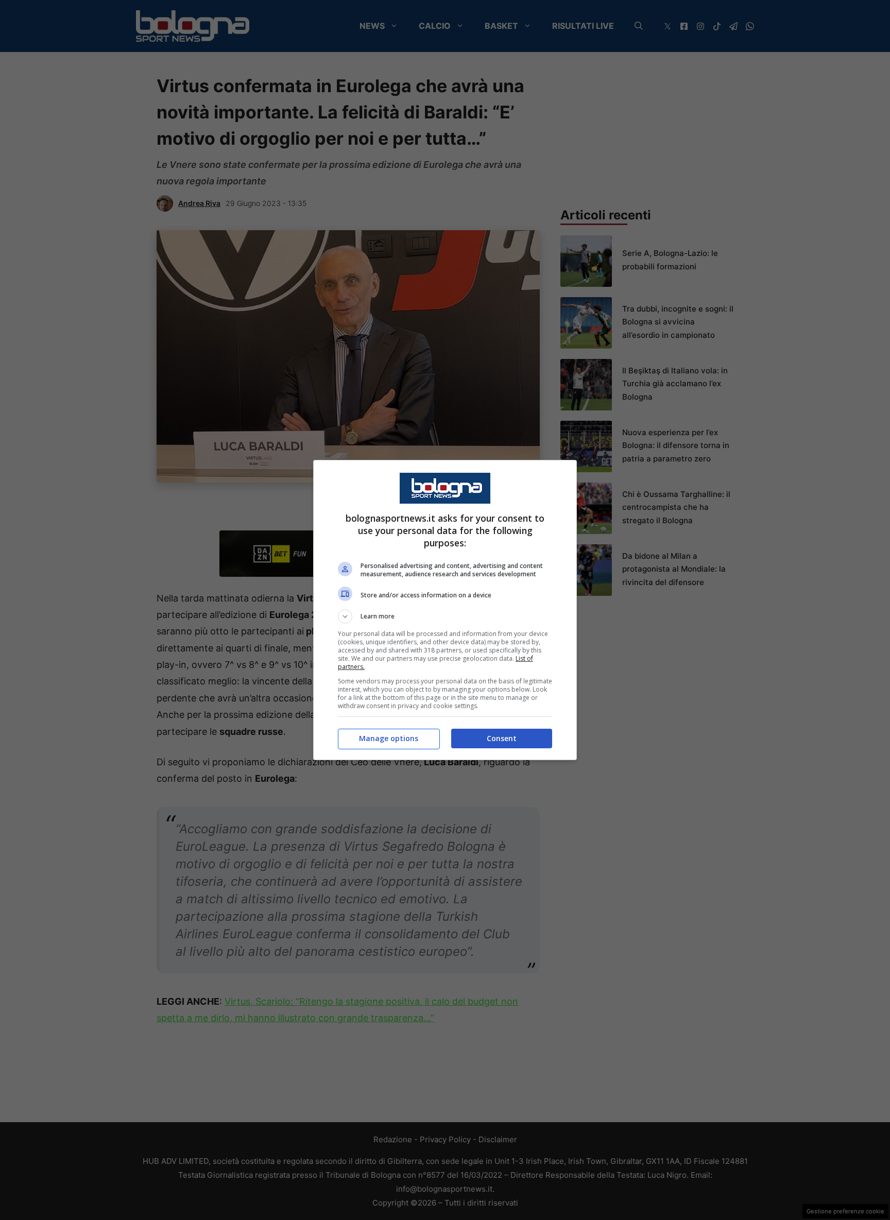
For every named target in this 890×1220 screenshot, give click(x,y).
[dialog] (445, 610)
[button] (445, 616)
